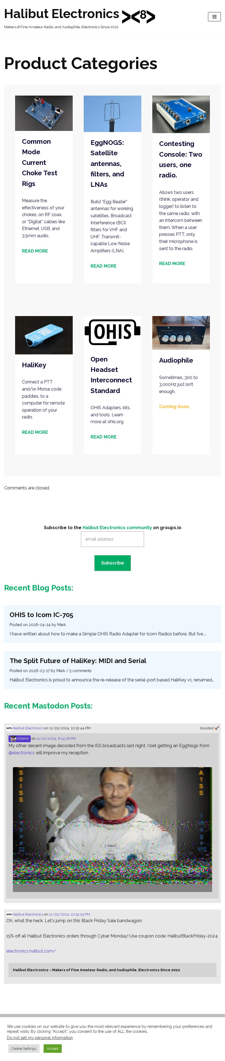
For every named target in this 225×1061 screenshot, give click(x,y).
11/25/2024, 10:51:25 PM (69, 914)
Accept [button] (52, 1048)
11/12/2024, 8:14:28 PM (56, 738)
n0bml (22, 738)
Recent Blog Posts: (38, 587)
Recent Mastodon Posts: (48, 705)
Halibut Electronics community (117, 527)
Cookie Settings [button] (24, 1048)
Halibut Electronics (27, 728)
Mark (61, 625)
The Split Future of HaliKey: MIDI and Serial (78, 661)
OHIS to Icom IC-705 (41, 615)
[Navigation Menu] (214, 16)
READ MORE (35, 251)
